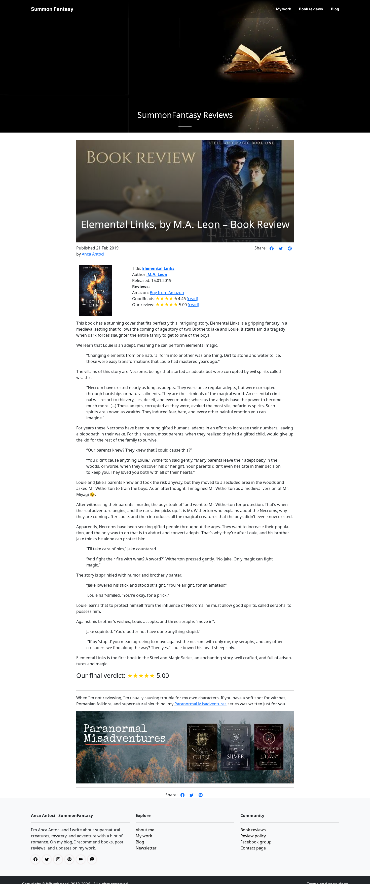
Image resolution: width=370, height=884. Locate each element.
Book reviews (311, 9)
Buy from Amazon (167, 292)
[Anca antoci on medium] (82, 859)
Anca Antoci (93, 254)
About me (145, 830)
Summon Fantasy (52, 9)
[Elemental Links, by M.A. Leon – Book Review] (272, 248)
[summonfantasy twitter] (48, 859)
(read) (192, 298)
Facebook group (256, 842)
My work (283, 9)
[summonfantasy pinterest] (70, 859)
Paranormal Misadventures (200, 704)
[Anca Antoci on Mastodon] (93, 859)
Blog (335, 9)
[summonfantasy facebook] (36, 859)
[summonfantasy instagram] (59, 859)
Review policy (253, 836)
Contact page (253, 848)
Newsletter (146, 848)
